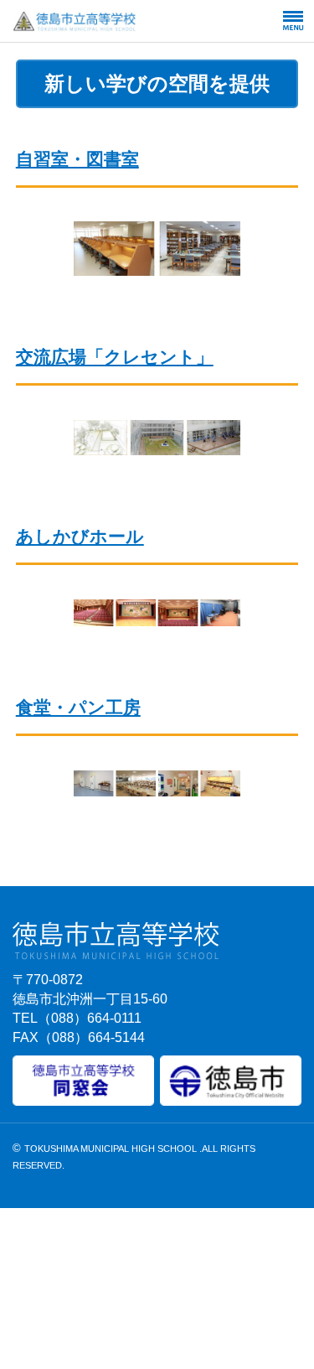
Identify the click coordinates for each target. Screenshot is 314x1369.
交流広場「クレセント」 (115, 356)
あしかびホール (80, 536)
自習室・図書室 (77, 159)
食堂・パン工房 (78, 707)
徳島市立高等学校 (115, 21)
